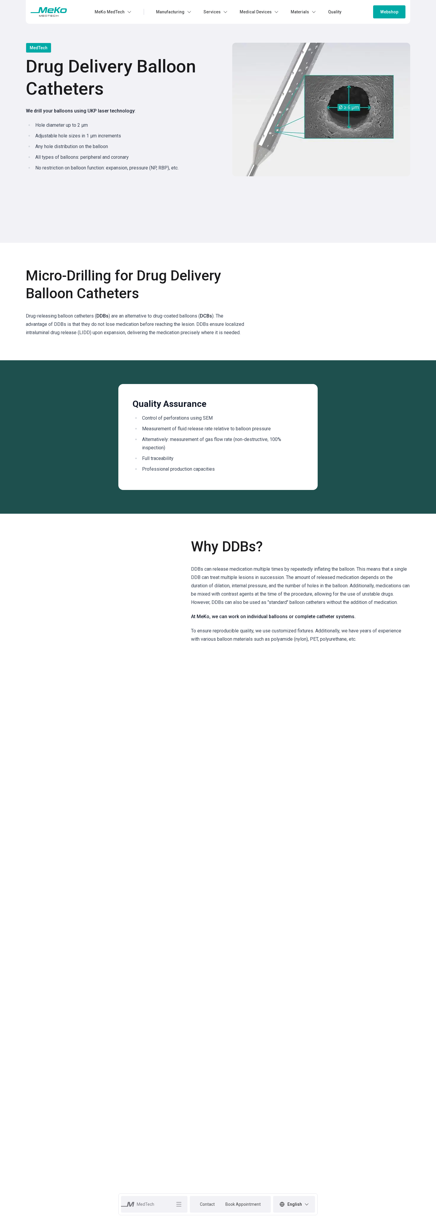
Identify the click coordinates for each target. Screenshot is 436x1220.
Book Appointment (243, 1204)
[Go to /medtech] (49, 12)
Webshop (389, 11)
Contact (207, 1204)
